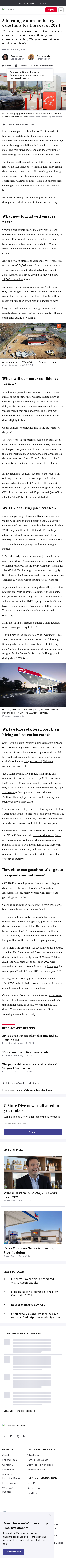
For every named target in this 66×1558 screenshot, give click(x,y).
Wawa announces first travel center (26, 1052)
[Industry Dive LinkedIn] (5, 1436)
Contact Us (8, 1464)
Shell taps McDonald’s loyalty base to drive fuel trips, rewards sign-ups (36, 1315)
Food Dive (32, 1483)
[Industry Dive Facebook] (11, 1436)
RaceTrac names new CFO (28, 1304)
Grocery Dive (34, 1488)
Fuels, (19, 1089)
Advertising (33, 1454)
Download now (13, 1551)
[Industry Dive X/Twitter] (17, 1436)
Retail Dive (32, 1493)
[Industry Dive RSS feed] (24, 1436)
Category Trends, (34, 1089)
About (5, 1454)
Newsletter (8, 1469)
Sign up (51, 10)
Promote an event (36, 1469)
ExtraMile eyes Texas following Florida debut (29, 1250)
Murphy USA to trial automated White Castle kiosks (32, 1280)
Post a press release (24, 1410)
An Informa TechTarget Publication (33, 3)
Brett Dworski (43, 55)
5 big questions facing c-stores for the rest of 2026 (34, 1293)
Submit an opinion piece (40, 1464)
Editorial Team (9, 1459)
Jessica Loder (17, 55)
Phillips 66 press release (51, 117)
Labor (49, 1089)
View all (8, 1410)
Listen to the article (21, 124)
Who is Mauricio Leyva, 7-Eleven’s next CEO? (30, 1195)
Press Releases (10, 1483)
